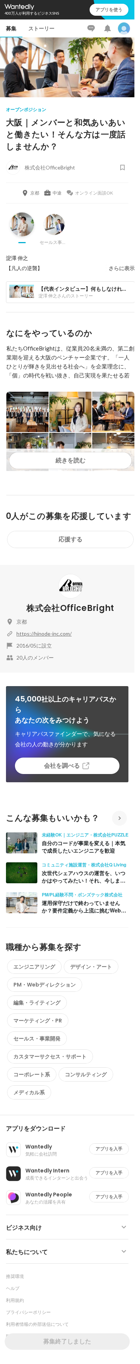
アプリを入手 (109, 1149)
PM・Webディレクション (44, 984)
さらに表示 (122, 268)
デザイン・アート (91, 966)
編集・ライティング (36, 1002)
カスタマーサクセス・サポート (50, 1056)
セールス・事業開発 (36, 1038)
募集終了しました (67, 1341)
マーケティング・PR (37, 1020)
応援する (71, 539)
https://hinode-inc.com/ (44, 633)
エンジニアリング (34, 966)
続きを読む (70, 460)
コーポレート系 (31, 1074)
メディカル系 (29, 1092)
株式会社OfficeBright (70, 608)
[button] (70, 1129)
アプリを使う (109, 9)
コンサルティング (86, 1074)
